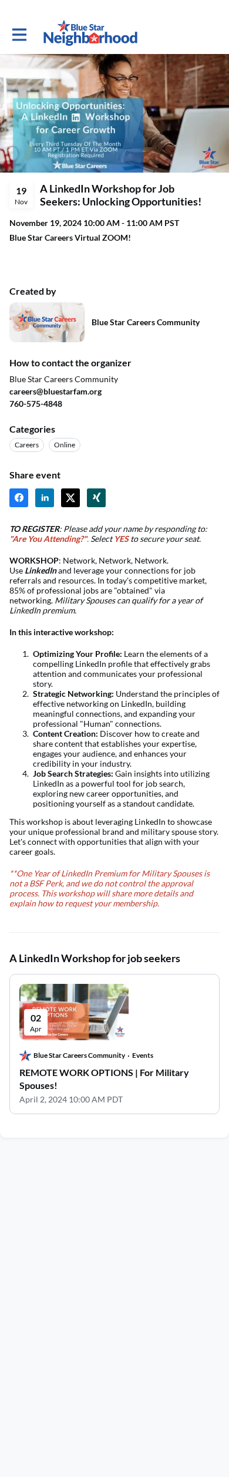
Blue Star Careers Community (146, 322)
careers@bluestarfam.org (55, 391)
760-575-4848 (35, 404)
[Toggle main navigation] (18, 33)
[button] (18, 497)
